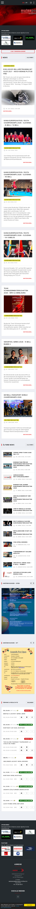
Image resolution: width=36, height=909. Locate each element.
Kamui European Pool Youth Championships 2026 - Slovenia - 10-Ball (17, 174)
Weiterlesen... (7, 111)
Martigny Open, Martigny (12, 775)
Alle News (30, 57)
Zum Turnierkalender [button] (18, 51)
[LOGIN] (31, 3)
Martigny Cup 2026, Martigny (14, 728)
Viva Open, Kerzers (20, 542)
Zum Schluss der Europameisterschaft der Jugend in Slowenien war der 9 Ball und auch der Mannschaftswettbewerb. (17, 157)
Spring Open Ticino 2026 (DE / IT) (22, 453)
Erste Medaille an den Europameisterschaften (22, 522)
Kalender (30, 702)
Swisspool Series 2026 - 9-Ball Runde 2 (17, 343)
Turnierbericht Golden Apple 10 (22, 552)
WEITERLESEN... (27, 162)
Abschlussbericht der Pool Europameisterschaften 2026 (22, 498)
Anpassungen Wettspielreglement (21, 476)
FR (26, 2)
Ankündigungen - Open (11, 583)
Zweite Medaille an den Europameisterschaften (22, 509)
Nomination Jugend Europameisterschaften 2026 (22, 486)
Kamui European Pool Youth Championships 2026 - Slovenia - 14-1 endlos (17, 235)
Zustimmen (29, 905)
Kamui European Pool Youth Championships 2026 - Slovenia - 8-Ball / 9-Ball (17, 122)
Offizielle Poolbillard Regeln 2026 (22, 573)
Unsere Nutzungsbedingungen (10, 906)
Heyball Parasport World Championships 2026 (16, 396)
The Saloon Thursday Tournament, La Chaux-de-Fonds (17, 743)
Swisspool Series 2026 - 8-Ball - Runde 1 (22, 563)
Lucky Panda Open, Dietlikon (13, 804)
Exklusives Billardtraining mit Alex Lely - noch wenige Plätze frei (17, 71)
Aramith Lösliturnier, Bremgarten (16, 790)
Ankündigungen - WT (10, 643)
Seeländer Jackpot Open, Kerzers (15, 761)
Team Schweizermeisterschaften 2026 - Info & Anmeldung (16, 290)
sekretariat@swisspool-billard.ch (18, 881)
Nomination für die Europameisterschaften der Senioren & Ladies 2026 (22, 464)
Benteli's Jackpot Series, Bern (14, 714)
